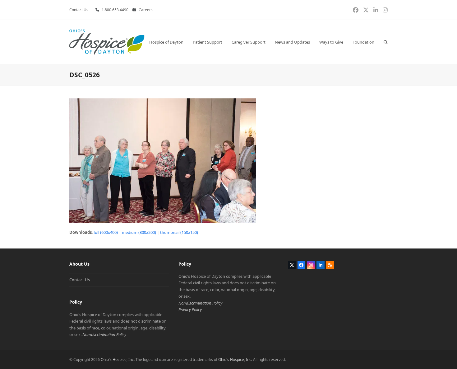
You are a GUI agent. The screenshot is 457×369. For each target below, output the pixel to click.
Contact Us (79, 279)
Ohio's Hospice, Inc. (118, 359)
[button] (385, 42)
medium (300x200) (139, 232)
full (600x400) (106, 232)
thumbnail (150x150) (179, 232)
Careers (146, 9)
